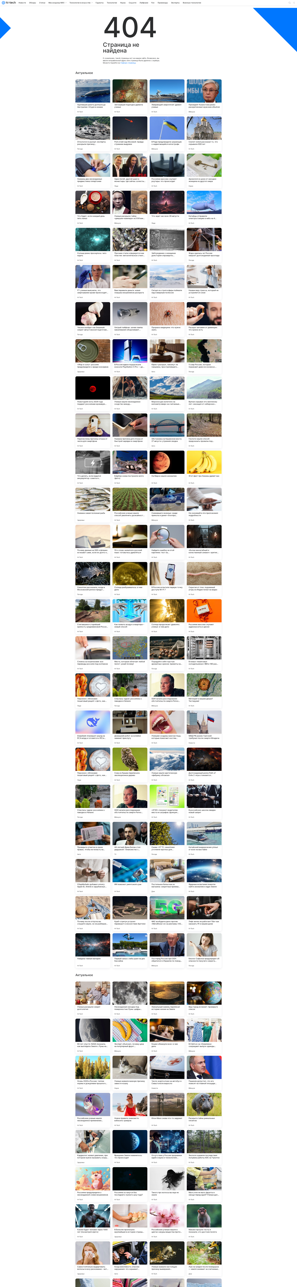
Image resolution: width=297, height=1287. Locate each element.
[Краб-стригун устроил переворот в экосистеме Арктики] (130, 913)
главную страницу (128, 63)
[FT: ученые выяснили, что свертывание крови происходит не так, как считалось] (92, 282)
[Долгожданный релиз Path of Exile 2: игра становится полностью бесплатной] (204, 765)
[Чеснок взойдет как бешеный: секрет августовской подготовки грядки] (92, 319)
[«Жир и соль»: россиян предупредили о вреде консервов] (92, 356)
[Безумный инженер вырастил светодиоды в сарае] (92, 1099)
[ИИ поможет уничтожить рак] (130, 876)
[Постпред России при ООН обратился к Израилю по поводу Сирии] (167, 950)
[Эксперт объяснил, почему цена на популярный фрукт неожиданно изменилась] (130, 1258)
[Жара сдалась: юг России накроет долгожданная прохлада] (204, 245)
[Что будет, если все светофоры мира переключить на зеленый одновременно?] (167, 1062)
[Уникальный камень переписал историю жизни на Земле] (167, 1221)
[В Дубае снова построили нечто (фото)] (130, 468)
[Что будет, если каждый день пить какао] (92, 208)
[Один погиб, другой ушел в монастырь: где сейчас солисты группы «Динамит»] (130, 171)
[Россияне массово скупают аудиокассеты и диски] (204, 616)
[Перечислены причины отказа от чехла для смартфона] (92, 430)
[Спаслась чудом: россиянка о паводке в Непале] (130, 690)
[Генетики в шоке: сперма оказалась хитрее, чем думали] (167, 987)
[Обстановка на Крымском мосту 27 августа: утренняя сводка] (167, 430)
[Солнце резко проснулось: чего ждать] (92, 245)
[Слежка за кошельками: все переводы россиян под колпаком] (92, 653)
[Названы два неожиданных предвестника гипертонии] (92, 171)
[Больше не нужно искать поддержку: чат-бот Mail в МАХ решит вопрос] (167, 1136)
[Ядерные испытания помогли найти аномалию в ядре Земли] (204, 876)
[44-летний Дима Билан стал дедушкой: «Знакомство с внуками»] (130, 839)
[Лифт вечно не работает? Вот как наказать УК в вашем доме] (204, 913)
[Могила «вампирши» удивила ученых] (167, 1173)
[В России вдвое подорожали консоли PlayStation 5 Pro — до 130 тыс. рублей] (130, 356)
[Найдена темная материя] (92, 950)
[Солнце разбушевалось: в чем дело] (130, 579)
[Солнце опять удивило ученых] (130, 1062)
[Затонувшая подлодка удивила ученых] (130, 96)
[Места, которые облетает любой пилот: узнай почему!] (130, 653)
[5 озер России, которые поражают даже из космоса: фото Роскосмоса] (204, 356)
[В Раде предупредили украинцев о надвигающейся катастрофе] (167, 133)
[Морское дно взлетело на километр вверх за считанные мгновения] (167, 393)
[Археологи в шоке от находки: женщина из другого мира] (204, 171)
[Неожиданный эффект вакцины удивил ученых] (204, 1025)
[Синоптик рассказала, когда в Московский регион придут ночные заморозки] (92, 579)
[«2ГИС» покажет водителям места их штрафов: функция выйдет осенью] (167, 802)
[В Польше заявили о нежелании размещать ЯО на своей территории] (130, 1099)
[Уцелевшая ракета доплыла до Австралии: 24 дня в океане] (92, 96)
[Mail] (3, 3)
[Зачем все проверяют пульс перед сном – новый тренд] (130, 1025)
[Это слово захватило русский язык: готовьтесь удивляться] (130, 542)
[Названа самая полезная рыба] (92, 505)
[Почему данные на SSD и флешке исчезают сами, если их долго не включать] (92, 542)
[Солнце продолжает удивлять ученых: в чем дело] (167, 616)
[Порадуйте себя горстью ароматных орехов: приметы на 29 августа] (167, 653)
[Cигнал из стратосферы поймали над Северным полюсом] (167, 282)
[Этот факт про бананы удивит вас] (204, 468)
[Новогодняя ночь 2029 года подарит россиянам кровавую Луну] (92, 393)
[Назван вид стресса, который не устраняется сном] (204, 282)
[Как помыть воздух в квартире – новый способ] (130, 616)
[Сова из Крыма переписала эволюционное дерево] (130, 765)
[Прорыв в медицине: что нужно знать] (167, 319)
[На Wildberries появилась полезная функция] (204, 987)
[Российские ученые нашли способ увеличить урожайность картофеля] (130, 505)
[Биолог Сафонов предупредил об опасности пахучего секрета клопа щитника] (204, 950)
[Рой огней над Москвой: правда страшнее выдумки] (130, 133)
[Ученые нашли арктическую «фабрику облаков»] (167, 765)
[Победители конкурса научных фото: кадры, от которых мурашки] (130, 987)
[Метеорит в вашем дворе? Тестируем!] (204, 690)
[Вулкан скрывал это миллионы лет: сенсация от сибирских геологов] (204, 393)
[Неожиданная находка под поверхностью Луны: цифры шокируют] (130, 1221)
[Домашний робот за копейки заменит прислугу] (130, 728)
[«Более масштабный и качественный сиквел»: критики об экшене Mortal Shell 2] (204, 542)
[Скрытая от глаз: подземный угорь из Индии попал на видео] (204, 579)
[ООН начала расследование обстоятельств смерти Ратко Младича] (167, 690)
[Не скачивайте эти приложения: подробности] (204, 505)
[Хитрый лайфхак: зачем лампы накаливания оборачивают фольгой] (130, 319)
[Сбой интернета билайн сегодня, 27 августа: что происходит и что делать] (167, 1025)
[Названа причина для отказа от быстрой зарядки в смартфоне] (130, 430)
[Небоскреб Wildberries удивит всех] (130, 1173)
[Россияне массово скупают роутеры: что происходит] (167, 171)
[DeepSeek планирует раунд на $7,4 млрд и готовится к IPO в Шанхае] (92, 728)
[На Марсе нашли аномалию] (167, 468)
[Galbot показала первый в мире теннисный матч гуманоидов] (204, 1099)
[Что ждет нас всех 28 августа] (167, 208)
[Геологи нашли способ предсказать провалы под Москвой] (204, 430)
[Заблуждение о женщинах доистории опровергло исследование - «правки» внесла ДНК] (167, 245)
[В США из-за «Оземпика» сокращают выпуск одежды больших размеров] (204, 1258)
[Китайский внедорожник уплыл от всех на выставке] (204, 839)
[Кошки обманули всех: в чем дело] (167, 1258)
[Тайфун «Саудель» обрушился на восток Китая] (167, 1099)
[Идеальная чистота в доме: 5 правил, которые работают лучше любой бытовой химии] (92, 987)
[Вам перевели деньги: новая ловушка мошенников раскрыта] (130, 282)
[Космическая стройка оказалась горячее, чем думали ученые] (92, 1025)
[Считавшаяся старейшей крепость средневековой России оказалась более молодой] (92, 616)
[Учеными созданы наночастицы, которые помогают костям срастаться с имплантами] (167, 728)
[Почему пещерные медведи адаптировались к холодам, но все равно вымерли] (92, 1173)
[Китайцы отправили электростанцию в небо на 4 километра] (204, 208)
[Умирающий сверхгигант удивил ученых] (167, 96)
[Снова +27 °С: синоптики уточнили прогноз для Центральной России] (167, 839)
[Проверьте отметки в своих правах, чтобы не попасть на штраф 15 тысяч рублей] (92, 839)
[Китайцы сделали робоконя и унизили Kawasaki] (204, 1136)
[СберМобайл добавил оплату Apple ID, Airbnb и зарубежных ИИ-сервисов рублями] (92, 876)
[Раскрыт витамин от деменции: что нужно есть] (204, 319)
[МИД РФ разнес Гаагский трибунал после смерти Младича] (204, 728)
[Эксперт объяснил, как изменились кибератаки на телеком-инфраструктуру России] (92, 1062)
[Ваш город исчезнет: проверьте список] (204, 1221)
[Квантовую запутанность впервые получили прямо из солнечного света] (130, 1136)
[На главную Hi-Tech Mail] (10, 3)
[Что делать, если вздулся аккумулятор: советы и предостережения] (92, 468)
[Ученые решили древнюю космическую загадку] (204, 1062)
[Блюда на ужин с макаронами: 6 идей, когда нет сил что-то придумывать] (204, 1173)
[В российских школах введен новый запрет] (204, 802)
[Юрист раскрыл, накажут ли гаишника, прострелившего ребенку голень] (167, 356)
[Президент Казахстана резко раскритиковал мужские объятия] (204, 96)
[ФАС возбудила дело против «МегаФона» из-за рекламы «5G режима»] (167, 913)
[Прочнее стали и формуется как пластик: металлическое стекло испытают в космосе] (130, 245)
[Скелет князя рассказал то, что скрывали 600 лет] (204, 133)
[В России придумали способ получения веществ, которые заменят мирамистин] (92, 1136)
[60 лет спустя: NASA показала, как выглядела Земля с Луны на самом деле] (92, 1258)
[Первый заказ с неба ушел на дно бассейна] (130, 950)
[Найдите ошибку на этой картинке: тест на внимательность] (167, 542)
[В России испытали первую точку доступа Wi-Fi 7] (167, 579)
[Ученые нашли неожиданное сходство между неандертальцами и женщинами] (130, 393)
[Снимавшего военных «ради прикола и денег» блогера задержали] (167, 505)
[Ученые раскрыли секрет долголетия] (92, 1221)
